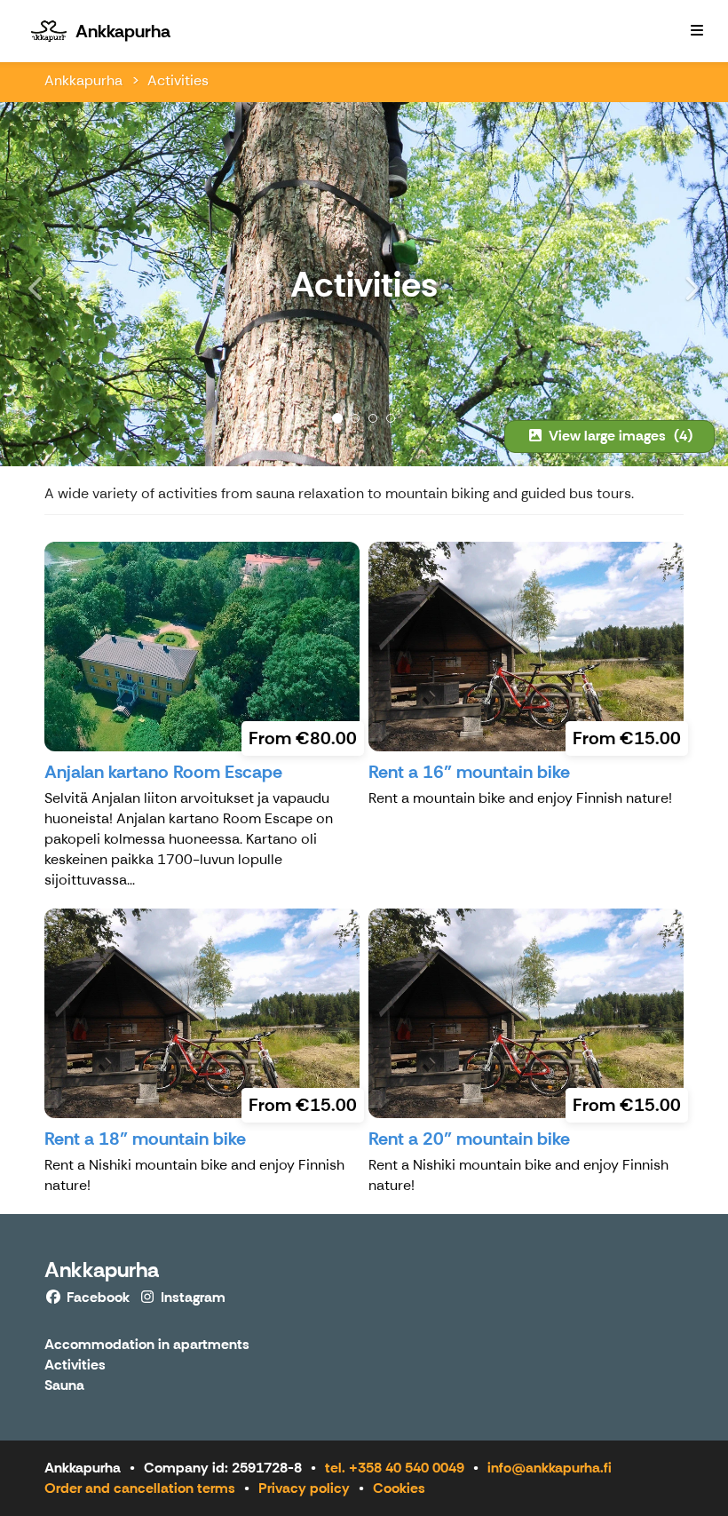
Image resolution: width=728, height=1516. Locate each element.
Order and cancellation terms (139, 1488)
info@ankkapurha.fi (549, 1467)
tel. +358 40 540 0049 (394, 1467)
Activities (178, 80)
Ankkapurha (83, 80)
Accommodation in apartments (146, 1345)
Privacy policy (304, 1488)
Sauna (64, 1385)
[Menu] (697, 31)
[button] (54, 284)
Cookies (399, 1488)
